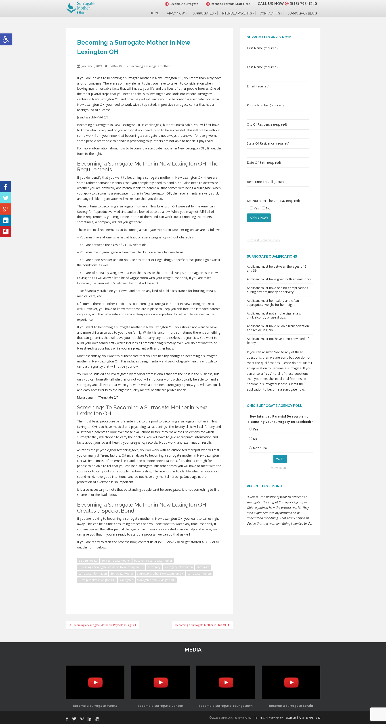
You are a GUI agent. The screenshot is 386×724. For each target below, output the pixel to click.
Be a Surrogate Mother (115, 561)
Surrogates (203, 13)
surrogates (126, 580)
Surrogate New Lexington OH (97, 580)
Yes (255, 429)
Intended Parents (237, 13)
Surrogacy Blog (302, 13)
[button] (6, 39)
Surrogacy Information (178, 567)
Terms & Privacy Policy (263, 240)
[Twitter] (5, 197)
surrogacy (154, 567)
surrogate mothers (200, 573)
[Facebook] (5, 186)
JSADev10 (115, 66)
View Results (280, 467)
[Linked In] (5, 220)
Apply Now (176, 13)
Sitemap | (292, 718)
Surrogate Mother (122, 573)
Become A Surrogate (183, 4)
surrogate (203, 567)
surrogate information (93, 573)
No (255, 438)
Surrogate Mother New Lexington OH (160, 573)
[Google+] (5, 209)
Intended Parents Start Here (230, 4)
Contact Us (270, 13)
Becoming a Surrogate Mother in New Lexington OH (111, 567)
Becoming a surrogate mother (150, 66)
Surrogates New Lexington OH (156, 580)
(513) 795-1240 (303, 3)
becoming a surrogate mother (153, 561)
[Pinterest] (5, 231)
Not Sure (260, 448)
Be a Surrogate (88, 561)
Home (154, 13)
